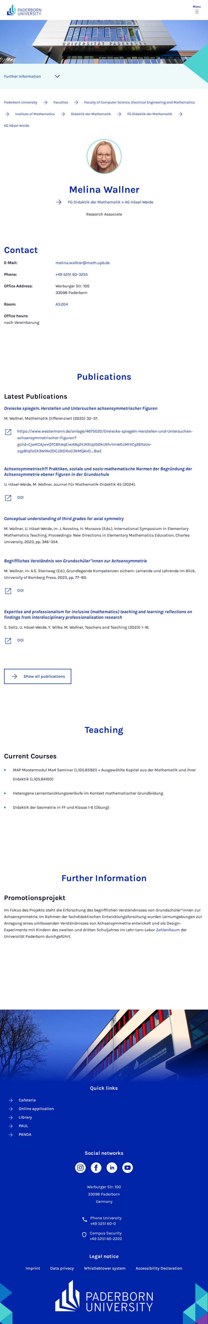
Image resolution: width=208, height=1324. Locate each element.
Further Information (22, 76)
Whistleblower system (105, 1268)
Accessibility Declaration (159, 1268)
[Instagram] (80, 1167)
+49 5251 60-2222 (106, 1238)
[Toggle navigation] (57, 76)
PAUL (23, 1125)
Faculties (61, 102)
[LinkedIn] (112, 1167)
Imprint (33, 1268)
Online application (36, 1108)
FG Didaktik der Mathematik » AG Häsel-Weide (110, 202)
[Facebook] (96, 1167)
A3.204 (62, 304)
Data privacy (62, 1268)
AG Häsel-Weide (16, 125)
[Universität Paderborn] (104, 1295)
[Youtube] (127, 1167)
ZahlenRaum (168, 929)
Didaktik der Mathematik (91, 114)
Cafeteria (27, 1100)
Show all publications (44, 676)
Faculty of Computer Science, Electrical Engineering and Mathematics (139, 102)
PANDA (25, 1134)
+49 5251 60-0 (103, 1223)
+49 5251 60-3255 (72, 274)
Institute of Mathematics (35, 114)
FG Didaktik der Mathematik (149, 114)
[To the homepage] (24, 9)
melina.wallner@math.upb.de (83, 262)
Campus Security (106, 1233)
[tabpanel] (104, 295)
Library (25, 1117)
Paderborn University (20, 102)
